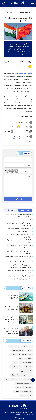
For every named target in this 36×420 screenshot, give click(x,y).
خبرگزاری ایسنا (25, 116)
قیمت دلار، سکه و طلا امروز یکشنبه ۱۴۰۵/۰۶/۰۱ (19, 262)
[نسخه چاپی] (27, 131)
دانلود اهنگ (28, 367)
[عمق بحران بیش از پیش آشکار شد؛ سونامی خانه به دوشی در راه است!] (25, 319)
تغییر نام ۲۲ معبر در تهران (24, 220)
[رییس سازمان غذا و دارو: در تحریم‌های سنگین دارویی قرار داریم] (25, 331)
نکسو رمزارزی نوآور (26, 371)
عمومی (22, 12)
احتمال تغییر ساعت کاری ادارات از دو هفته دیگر (19, 231)
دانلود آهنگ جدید (26, 363)
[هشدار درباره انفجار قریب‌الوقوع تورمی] (25, 296)
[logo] (18, 3)
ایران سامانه (14, 418)
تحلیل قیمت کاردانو (11, 379)
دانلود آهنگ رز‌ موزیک (25, 354)
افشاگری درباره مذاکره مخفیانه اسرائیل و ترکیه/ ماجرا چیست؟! (19, 252)
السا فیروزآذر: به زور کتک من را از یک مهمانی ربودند (19, 271)
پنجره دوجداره (14, 346)
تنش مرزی (28, 141)
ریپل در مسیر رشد (26, 379)
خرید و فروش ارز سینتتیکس (23, 383)
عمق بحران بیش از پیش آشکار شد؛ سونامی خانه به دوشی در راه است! (11, 319)
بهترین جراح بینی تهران (25, 359)
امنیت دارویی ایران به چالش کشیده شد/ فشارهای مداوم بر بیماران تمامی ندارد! (21, 266)
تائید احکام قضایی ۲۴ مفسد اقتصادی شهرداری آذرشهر (19, 241)
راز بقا (29, 350)
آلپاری (15, 363)
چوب (13, 354)
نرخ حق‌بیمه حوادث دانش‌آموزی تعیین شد (20, 228)
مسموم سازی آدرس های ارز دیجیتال (21, 375)
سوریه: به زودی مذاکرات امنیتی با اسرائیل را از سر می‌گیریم (18, 257)
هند (19, 137)
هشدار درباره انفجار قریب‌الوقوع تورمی (12, 296)
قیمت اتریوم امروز (26, 396)
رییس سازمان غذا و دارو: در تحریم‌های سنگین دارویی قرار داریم (19, 246)
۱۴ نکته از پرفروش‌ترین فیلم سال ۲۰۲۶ (21, 279)
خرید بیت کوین (27, 346)
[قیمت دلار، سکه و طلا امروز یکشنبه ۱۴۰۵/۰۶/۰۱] (25, 308)
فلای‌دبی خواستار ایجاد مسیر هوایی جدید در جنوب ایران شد (19, 224)
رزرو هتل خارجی (16, 367)
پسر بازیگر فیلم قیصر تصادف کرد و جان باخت (19, 276)
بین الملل (28, 12)
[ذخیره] (30, 131)
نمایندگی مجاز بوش (17, 350)
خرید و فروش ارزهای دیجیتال (23, 392)
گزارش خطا (25, 127)
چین (14, 137)
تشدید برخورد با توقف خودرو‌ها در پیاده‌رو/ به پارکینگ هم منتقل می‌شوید (19, 215)
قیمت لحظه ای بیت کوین (24, 387)
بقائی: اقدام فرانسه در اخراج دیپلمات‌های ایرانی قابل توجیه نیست (19, 236)
